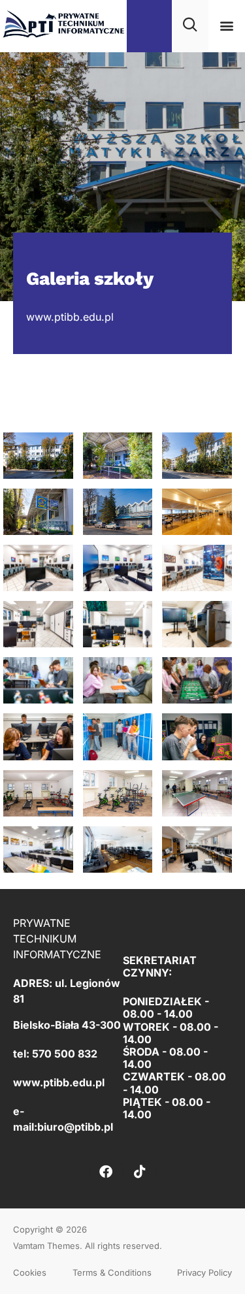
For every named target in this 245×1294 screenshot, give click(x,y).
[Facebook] (106, 1172)
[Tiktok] (140, 1172)
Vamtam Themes (46, 1245)
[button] (226, 26)
